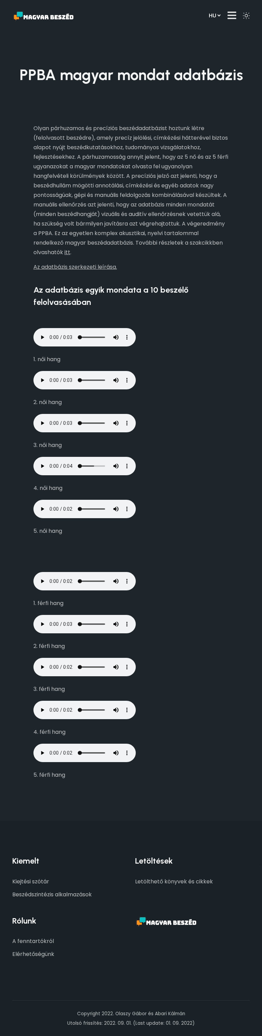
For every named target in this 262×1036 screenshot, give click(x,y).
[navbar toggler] (231, 15)
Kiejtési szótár (30, 881)
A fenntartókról (33, 941)
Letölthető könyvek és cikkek (174, 881)
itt (67, 252)
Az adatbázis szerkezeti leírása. (75, 267)
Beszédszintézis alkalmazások (52, 894)
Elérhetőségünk (33, 954)
